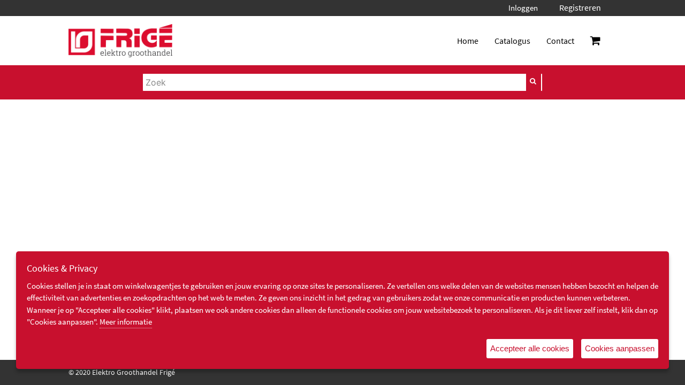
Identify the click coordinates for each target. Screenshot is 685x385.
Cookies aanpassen (619, 348)
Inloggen (523, 8)
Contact (560, 40)
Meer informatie (126, 322)
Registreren (580, 7)
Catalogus (512, 40)
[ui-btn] (534, 81)
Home (467, 40)
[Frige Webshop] (120, 40)
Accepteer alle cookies (529, 348)
